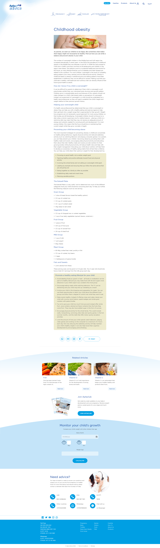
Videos (96, 525)
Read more (60, 388)
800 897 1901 (46, 527)
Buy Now (107, 3)
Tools (95, 527)
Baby (82, 525)
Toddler (82, 527)
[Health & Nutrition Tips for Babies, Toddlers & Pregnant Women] (15, 7)
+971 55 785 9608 (50, 540)
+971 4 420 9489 (50, 533)
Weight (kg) (80, 449)
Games (96, 523)
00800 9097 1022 (51, 529)
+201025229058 (48, 538)
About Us (133, 3)
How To (110, 525)
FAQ (95, 529)
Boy (69, 445)
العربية (150, 4)
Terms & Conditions (83, 545)
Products (124, 3)
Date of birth (80, 432)
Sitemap (93, 545)
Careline (115, 3)
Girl (84, 445)
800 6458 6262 (47, 525)
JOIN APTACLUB (86, 413)
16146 (46, 531)
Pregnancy (83, 523)
